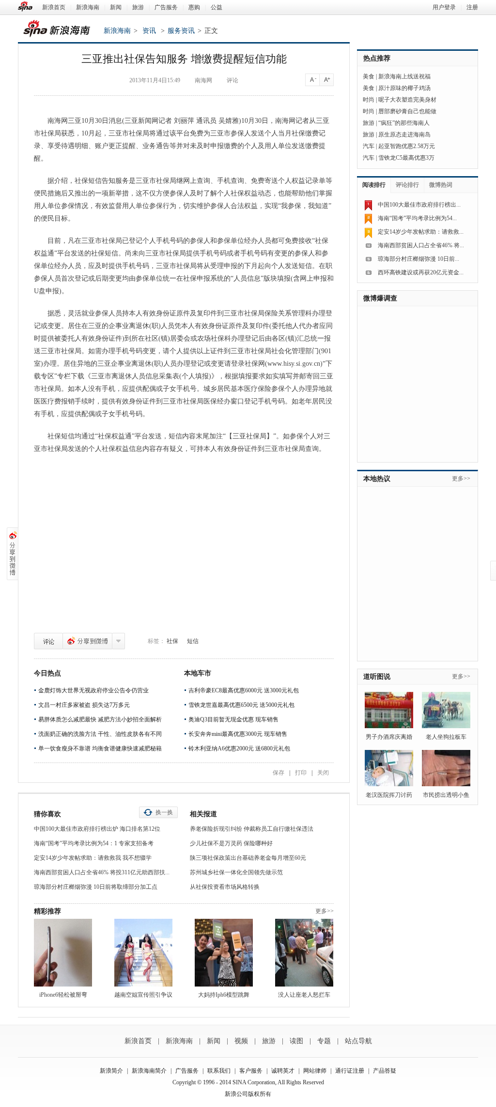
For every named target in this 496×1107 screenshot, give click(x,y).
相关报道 (203, 814)
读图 (296, 1041)
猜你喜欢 (47, 814)
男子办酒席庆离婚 (389, 736)
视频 (241, 1041)
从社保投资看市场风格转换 (225, 886)
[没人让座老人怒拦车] (304, 953)
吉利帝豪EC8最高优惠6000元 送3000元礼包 (243, 690)
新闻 (116, 7)
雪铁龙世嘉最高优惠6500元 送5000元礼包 (241, 705)
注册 (472, 7)
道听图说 (376, 676)
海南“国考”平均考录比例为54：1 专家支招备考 (94, 843)
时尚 (368, 99)
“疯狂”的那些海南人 (404, 123)
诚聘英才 (282, 1070)
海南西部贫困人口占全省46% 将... (421, 245)
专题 (324, 1041)
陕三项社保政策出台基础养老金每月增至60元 (248, 857)
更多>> (324, 911)
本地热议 (376, 478)
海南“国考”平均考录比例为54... (417, 218)
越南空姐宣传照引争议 (143, 994)
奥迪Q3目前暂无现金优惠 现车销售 (233, 719)
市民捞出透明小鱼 (446, 795)
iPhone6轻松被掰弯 (63, 994)
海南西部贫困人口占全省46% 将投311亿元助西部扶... (102, 872)
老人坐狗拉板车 (446, 736)
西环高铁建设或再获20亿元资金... (421, 272)
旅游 (138, 7)
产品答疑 (384, 1070)
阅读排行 (374, 184)
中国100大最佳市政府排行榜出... (419, 204)
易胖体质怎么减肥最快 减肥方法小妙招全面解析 (100, 719)
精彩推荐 (47, 911)
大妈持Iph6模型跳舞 (223, 994)
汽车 (368, 146)
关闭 (323, 772)
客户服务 (251, 1070)
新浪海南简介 (149, 1070)
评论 (48, 641)
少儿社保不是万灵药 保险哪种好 (231, 843)
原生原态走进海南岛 (404, 134)
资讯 (149, 30)
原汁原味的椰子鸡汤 (404, 88)
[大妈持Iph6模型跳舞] (224, 953)
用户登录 (444, 7)
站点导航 (358, 1041)
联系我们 (219, 1070)
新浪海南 (87, 7)
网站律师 (314, 1070)
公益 (216, 7)
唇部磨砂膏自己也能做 (407, 111)
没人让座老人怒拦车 (304, 994)
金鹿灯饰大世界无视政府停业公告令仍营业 (93, 690)
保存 (278, 772)
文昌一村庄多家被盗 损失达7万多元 (84, 705)
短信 (193, 641)
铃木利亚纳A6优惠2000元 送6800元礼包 (239, 748)
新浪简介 (111, 1070)
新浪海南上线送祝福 (404, 76)
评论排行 (407, 184)
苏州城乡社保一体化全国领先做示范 (236, 872)
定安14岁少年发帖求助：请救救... (421, 231)
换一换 (164, 812)
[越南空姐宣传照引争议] (143, 953)
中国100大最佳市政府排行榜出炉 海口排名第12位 (97, 828)
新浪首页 (53, 7)
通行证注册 (349, 1070)
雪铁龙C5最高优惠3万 (406, 157)
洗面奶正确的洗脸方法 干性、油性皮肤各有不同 (100, 734)
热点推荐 (376, 58)
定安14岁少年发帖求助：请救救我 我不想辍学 (93, 857)
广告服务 (166, 7)
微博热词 (440, 184)
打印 (301, 772)
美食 (368, 76)
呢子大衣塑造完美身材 (407, 99)
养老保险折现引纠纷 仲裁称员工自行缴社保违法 (251, 828)
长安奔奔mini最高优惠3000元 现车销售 (237, 734)
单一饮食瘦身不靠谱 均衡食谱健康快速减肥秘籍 (100, 748)
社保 (172, 641)
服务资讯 (181, 30)
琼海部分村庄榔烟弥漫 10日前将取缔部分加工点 (95, 886)
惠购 (194, 7)
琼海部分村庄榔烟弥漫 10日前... (418, 258)
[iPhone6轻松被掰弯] (63, 953)
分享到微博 (87, 641)
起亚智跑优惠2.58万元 (406, 146)
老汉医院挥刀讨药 (389, 795)
